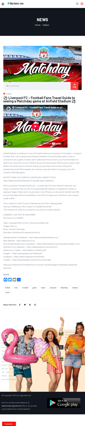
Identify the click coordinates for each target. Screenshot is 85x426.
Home (38, 25)
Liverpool (53, 288)
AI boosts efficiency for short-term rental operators (73, 348)
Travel (7, 292)
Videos (46, 25)
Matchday (64, 288)
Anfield (7, 288)
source (6, 274)
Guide (43, 288)
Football (25, 288)
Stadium (75, 288)
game (35, 288)
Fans (16, 288)
